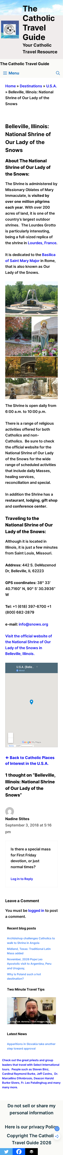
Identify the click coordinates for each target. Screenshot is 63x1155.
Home (10, 86)
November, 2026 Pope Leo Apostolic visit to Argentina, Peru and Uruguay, (29, 963)
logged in (36, 910)
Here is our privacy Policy (31, 1126)
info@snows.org (33, 624)
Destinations (31, 86)
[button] (58, 73)
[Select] (31, 1023)
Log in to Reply (22, 879)
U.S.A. (51, 86)
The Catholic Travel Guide (39, 23)
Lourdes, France (42, 243)
